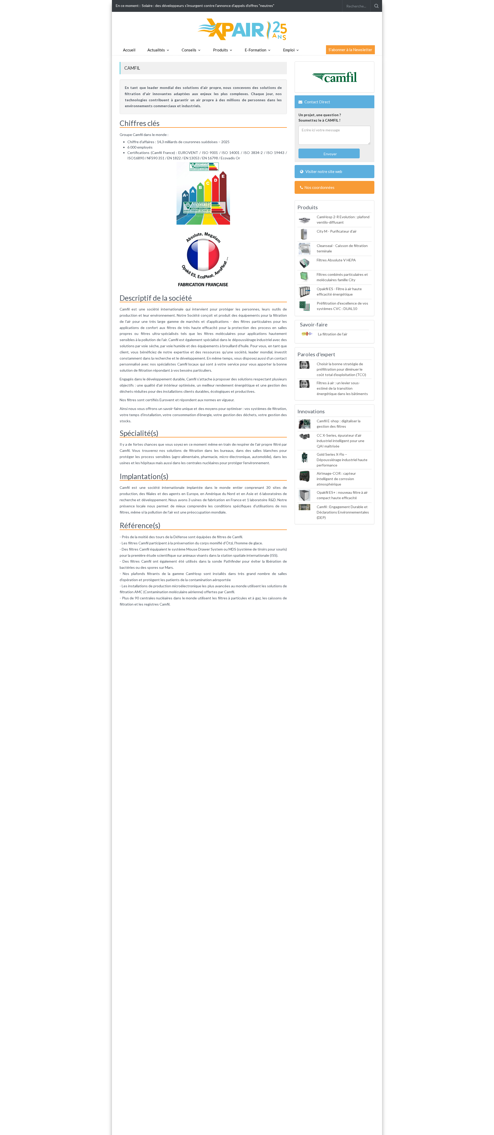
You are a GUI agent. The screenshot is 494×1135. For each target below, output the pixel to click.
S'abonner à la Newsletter (350, 49)
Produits (220, 50)
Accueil (129, 50)
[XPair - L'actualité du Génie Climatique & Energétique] (247, 29)
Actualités (156, 50)
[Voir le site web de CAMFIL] (334, 77)
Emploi (289, 50)
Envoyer (330, 154)
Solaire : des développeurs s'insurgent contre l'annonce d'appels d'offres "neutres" (208, 5)
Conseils (189, 50)
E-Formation (255, 50)
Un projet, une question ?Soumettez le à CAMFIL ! (319, 117)
